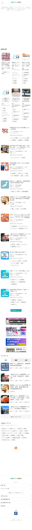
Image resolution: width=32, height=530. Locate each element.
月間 (26, 360)
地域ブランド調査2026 (15, 186)
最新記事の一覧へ (16, 310)
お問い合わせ (4, 496)
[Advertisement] (16, 30)
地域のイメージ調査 (14, 274)
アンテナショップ (16, 69)
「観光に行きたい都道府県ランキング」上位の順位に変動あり (20, 407)
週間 (16, 360)
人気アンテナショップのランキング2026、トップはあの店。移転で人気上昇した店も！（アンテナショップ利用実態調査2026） (20, 216)
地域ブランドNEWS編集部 (16, 185)
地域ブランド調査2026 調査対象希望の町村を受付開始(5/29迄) (20, 181)
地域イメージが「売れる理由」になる (19, 270)
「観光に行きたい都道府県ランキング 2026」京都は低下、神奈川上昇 (20, 234)
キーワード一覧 (5, 488)
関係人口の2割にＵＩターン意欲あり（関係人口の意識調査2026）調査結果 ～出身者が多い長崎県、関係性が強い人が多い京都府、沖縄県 (26, 64)
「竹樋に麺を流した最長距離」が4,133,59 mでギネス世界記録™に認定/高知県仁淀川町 (26, 100)
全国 (13, 68)
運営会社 (3, 506)
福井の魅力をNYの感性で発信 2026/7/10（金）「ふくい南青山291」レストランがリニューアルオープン (20, 147)
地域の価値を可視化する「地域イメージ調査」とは (19, 290)
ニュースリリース (14, 133)
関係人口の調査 (25, 69)
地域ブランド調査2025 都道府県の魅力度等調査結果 (20, 364)
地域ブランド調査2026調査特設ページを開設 (6, 64)
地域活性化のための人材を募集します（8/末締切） (19, 128)
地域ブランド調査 (14, 368)
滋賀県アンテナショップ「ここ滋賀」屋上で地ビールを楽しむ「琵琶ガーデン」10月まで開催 (16, 64)
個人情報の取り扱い (6, 502)
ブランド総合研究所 (14, 131)
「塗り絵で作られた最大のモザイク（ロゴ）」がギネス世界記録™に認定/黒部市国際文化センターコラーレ (16, 100)
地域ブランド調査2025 (15, 239)
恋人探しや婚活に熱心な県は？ (18, 252)
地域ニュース (13, 152)
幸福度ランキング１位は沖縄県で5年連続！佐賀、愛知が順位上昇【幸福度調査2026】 (20, 198)
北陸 (26, 151)
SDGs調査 (12, 204)
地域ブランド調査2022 (24, 402)
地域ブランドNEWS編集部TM (16, 151)
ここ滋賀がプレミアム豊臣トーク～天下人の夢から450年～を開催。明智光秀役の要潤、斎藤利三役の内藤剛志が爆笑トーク (6, 100)
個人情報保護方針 (5, 499)
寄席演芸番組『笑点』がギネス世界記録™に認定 (19, 163)
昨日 (6, 360)
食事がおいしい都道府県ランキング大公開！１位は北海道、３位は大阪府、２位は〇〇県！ (20, 397)
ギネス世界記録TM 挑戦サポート (17, 168)
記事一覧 (3, 485)
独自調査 (12, 256)
